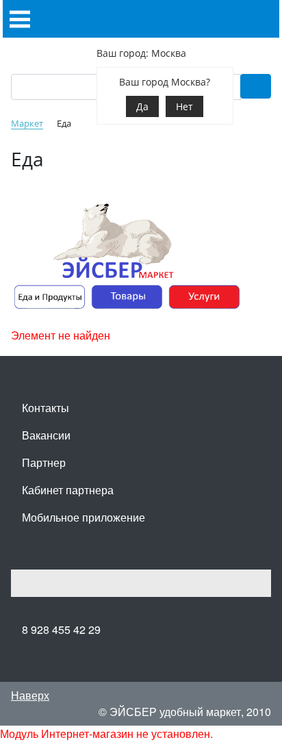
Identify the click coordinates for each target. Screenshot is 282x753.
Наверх (30, 695)
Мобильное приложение (83, 517)
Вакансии (46, 435)
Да (142, 106)
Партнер (44, 462)
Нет (184, 106)
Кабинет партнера (68, 490)
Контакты (45, 408)
